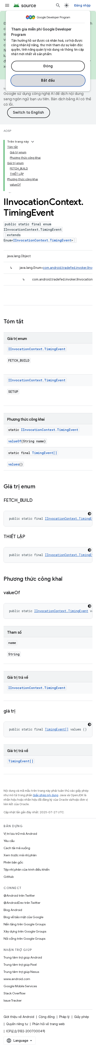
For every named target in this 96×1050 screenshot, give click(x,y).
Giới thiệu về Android (19, 1017)
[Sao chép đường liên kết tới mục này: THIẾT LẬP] (29, 537)
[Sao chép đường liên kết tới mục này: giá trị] (19, 711)
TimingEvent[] (44, 453)
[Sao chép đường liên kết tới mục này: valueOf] (24, 593)
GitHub (9, 877)
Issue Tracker (13, 1000)
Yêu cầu (9, 841)
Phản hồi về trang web (48, 1024)
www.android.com (17, 979)
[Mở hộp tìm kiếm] (58, 5)
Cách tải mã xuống (17, 848)
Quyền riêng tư (17, 1024)
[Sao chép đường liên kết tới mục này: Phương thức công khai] (67, 579)
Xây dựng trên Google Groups (25, 931)
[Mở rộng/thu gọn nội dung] (32, 141)
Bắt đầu (48, 80)
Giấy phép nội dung (45, 795)
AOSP (7, 131)
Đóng (48, 66)
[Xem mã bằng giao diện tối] (89, 513)
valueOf (14, 441)
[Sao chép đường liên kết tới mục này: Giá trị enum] (39, 487)
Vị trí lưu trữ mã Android (20, 834)
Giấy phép (81, 1017)
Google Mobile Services (20, 986)
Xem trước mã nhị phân (20, 855)
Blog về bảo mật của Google (23, 917)
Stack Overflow (14, 993)
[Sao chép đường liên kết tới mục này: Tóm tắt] (27, 322)
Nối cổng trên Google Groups (24, 939)
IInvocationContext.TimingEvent (42, 240)
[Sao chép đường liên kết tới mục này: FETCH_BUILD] (36, 500)
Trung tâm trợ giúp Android (23, 957)
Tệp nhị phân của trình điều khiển (27, 869)
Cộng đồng (47, 1017)
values (13, 464)
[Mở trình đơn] (7, 5)
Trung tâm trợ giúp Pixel (20, 965)
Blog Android (13, 910)
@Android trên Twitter (19, 895)
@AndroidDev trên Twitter (22, 903)
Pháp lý (64, 1017)
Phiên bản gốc (13, 862)
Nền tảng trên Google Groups (25, 924)
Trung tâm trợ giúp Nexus (21, 972)
